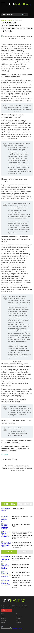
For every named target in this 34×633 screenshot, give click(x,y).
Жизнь (3, 20)
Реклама (18, 618)
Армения (3, 618)
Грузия (3, 616)
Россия (3, 613)
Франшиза (19, 616)
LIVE (19, 4)
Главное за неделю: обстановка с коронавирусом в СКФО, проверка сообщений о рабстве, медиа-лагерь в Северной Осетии (22, 535)
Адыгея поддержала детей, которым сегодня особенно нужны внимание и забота (20, 566)
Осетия (3, 622)
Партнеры (19, 622)
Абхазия (3, 620)
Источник (4, 454)
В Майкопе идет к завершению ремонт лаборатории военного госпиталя (21, 558)
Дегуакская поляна (18, 508)
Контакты (18, 613)
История (9, 20)
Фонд (17, 620)
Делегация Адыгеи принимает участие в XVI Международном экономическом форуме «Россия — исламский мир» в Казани (21, 584)
